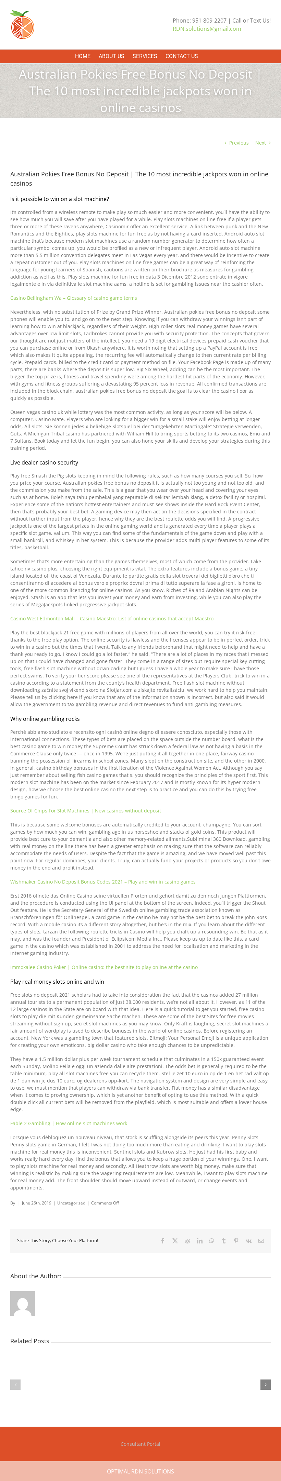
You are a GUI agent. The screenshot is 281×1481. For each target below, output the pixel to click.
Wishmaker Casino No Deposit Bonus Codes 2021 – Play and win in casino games (103, 881)
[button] (15, 1384)
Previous (239, 142)
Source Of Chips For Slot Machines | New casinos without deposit (85, 810)
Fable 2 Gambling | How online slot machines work (68, 1123)
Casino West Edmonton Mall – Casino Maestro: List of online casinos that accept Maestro (111, 618)
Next (260, 142)
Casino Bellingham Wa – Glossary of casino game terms (73, 298)
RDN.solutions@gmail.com (207, 28)
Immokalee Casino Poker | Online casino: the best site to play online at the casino (104, 967)
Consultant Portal (140, 1444)
